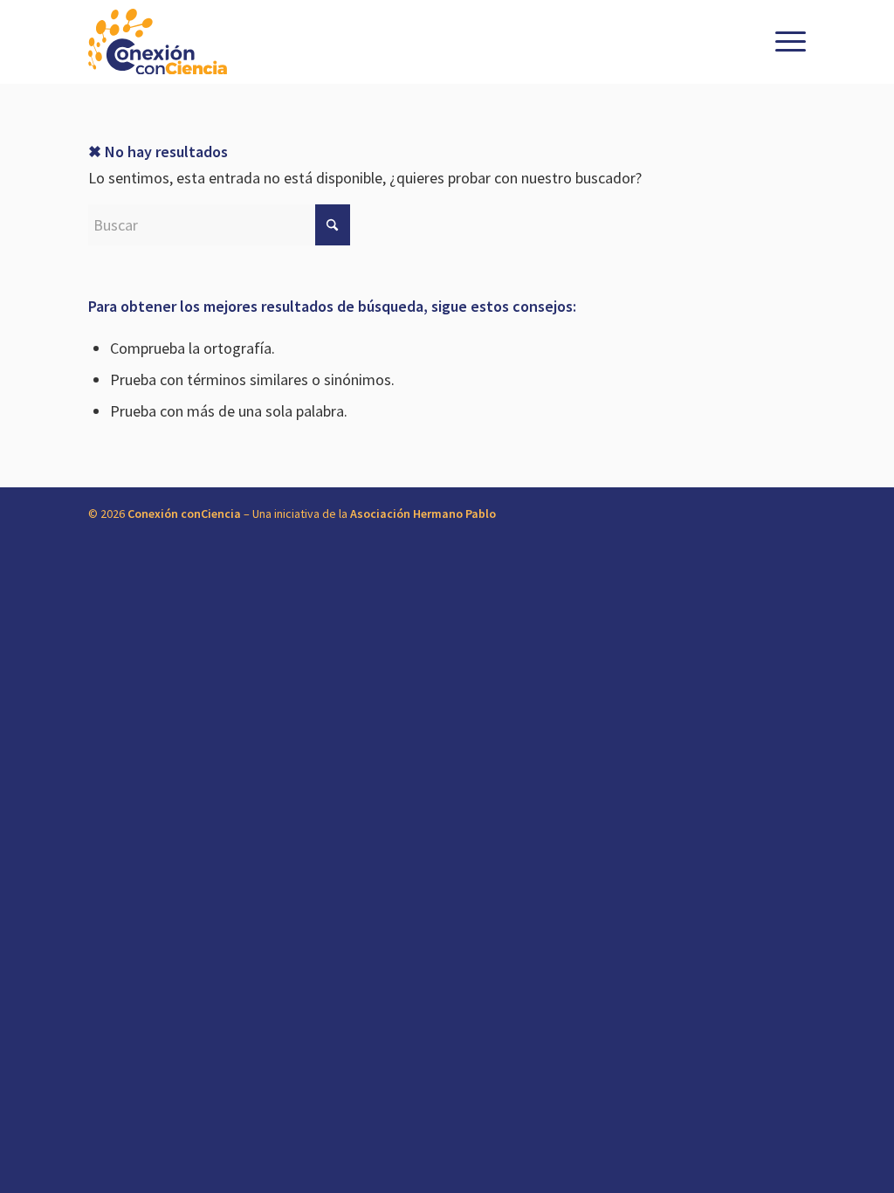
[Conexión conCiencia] (157, 42)
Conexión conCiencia (184, 513)
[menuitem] (786, 42)
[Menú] (786, 42)
